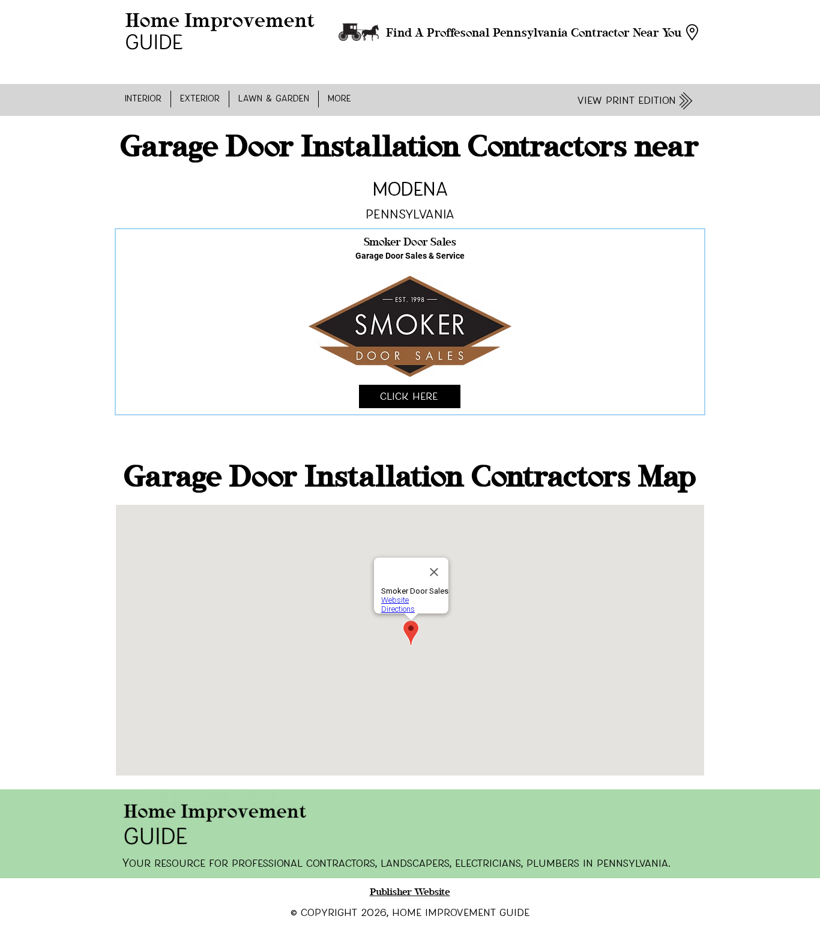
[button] (143, 99)
